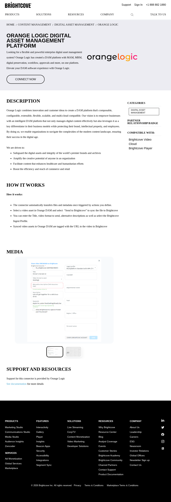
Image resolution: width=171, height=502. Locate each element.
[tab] (54, 351)
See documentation (17, 383)
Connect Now (25, 79)
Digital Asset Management (138, 111)
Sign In (138, 4)
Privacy (77, 485)
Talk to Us (158, 14)
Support (126, 4)
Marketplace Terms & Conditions (122, 485)
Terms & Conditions (94, 485)
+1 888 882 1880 (156, 4)
